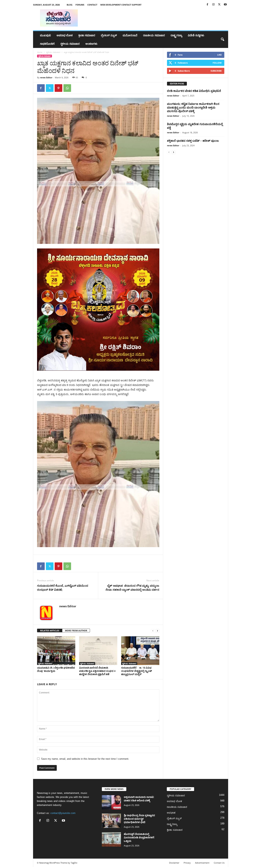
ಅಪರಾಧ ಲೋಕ (65, 35)
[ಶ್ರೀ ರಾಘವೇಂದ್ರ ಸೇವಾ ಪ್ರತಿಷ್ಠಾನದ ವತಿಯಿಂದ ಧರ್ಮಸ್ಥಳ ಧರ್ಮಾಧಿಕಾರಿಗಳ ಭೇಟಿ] (111, 821)
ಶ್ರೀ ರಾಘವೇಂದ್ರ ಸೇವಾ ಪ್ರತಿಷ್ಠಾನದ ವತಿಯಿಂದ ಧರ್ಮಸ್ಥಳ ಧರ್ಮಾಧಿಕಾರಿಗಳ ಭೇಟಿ (139, 819)
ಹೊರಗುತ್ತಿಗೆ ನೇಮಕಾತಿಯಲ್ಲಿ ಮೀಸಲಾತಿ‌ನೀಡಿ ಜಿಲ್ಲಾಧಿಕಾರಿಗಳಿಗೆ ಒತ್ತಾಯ (139, 837)
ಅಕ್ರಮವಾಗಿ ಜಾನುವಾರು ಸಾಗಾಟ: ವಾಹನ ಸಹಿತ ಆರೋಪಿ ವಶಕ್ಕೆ (139, 798)
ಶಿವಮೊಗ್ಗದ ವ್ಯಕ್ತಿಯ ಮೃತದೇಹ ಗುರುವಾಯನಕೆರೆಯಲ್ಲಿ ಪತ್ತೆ (195, 125)
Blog (69, 4)
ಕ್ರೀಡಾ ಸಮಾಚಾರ (86, 35)
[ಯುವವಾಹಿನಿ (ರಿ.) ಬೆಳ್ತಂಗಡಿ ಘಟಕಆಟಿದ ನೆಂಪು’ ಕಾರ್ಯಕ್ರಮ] (56, 650)
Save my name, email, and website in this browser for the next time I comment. (85, 758)
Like (219, 54)
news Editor (46, 77)
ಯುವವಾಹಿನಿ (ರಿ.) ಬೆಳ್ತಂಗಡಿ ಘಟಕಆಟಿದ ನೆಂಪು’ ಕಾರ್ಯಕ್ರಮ (56, 669)
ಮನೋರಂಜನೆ (130, 35)
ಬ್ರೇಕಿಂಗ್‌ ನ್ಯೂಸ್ (109, 35)
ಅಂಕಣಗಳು (91, 43)
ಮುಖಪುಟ (45, 35)
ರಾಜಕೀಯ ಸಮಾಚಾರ (154, 35)
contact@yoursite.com (62, 813)
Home (39, 52)
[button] (222, 39)
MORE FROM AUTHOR (76, 630)
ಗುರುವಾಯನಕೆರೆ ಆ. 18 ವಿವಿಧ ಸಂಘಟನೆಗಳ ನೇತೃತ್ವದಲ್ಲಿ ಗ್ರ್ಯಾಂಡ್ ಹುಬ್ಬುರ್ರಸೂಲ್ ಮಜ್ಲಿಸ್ (136, 671)
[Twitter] (219, 4)
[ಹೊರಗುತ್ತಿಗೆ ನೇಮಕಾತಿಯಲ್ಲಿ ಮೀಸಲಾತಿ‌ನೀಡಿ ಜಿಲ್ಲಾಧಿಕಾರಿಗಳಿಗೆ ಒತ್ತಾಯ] (111, 839)
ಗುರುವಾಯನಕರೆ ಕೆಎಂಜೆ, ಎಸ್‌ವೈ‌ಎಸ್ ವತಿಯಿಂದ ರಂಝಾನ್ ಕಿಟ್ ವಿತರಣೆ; (62, 587)
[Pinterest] (58, 88)
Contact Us (219, 862)
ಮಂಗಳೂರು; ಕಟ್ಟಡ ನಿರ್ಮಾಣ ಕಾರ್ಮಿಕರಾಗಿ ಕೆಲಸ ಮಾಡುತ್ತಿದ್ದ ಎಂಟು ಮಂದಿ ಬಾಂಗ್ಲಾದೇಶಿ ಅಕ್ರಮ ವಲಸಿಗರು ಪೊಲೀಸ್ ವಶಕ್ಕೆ (193, 107)
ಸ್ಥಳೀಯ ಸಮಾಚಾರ (70, 43)
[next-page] (157, 631)
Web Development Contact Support (120, 4)
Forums (79, 4)
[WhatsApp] (67, 88)
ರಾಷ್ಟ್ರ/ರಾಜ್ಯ (176, 35)
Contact (92, 4)
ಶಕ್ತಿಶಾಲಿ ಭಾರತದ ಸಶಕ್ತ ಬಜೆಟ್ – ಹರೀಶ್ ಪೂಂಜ (193, 140)
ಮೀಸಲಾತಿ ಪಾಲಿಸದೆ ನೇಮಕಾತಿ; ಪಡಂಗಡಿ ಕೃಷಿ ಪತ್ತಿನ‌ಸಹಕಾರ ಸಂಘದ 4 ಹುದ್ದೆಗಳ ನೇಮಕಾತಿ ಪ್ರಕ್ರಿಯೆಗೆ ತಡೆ (97, 671)
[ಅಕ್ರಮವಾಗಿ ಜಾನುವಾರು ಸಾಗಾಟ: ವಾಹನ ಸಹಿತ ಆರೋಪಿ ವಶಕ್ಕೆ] (111, 802)
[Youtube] (225, 4)
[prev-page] (153, 631)
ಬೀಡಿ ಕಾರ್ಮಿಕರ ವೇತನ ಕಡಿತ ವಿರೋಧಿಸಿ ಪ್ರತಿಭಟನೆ (194, 91)
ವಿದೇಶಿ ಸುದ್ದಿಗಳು (196, 35)
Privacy (187, 862)
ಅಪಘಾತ (171, 812)
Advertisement (202, 862)
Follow (217, 62)
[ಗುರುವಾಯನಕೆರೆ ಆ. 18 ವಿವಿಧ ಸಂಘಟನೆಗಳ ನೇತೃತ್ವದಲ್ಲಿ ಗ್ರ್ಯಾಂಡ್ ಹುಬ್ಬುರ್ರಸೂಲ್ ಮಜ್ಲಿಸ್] (140, 650)
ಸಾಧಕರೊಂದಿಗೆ (47, 43)
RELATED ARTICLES (49, 630)
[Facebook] (207, 4)
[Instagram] (213, 4)
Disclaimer (174, 862)
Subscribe (216, 70)
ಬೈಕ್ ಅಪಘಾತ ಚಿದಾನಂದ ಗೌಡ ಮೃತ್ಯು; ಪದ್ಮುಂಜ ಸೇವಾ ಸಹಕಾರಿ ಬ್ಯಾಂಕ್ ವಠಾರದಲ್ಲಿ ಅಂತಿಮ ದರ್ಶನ (132, 587)
